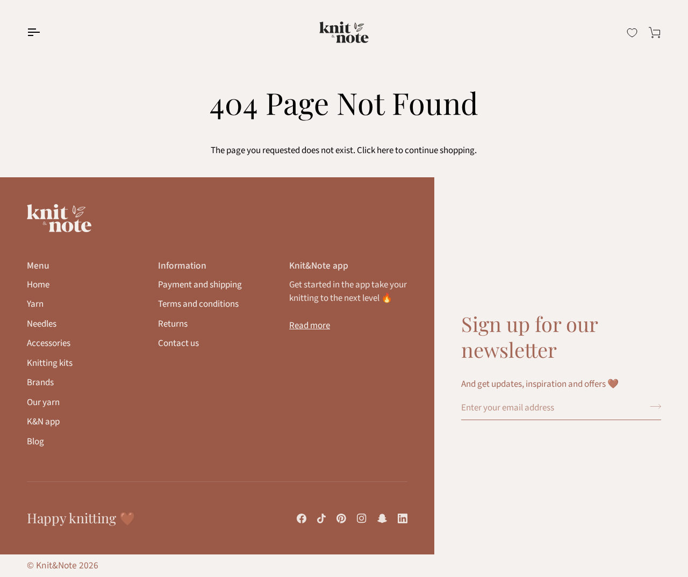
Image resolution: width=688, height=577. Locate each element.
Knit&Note (56, 565)
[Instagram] (362, 518)
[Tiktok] (321, 518)
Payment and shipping (200, 284)
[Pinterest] (341, 518)
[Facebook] (301, 518)
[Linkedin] (402, 518)
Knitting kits (50, 363)
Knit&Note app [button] (318, 265)
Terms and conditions (198, 304)
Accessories (48, 343)
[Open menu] (43, 32)
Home (38, 284)
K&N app (43, 421)
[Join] (652, 406)
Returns (173, 324)
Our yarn (43, 402)
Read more (309, 325)
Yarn (35, 304)
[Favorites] (632, 33)
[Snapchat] (382, 518)
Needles (41, 324)
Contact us (178, 343)
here (385, 150)
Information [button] (182, 265)
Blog (35, 441)
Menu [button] (38, 265)
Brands (40, 382)
